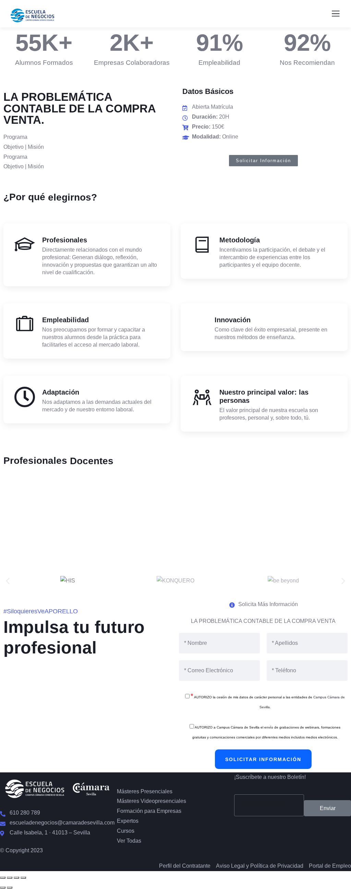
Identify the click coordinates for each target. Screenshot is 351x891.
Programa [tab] (15, 137)
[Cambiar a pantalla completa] (9, 878)
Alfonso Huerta (175, 524)
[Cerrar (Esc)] (23, 878)
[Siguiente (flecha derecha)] (9, 888)
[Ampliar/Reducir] (2, 878)
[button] (7, 581)
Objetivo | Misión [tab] (23, 147)
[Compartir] (16, 878)
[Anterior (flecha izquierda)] (2, 888)
